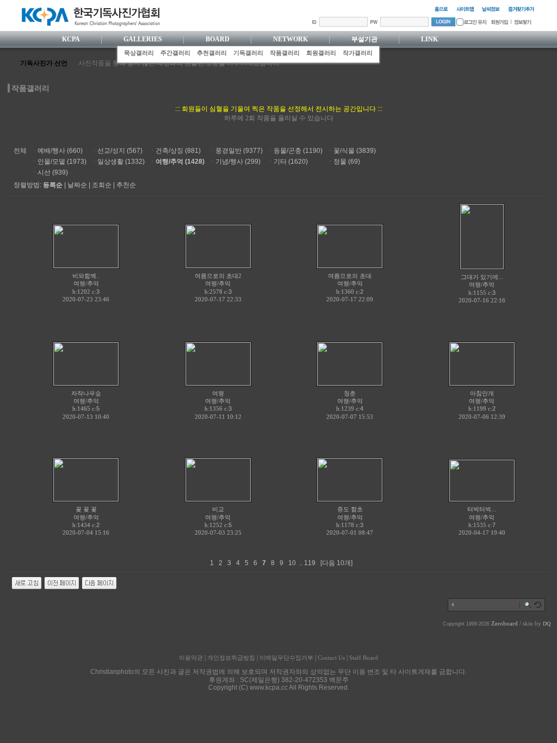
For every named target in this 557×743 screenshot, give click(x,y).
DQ (546, 624)
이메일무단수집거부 (286, 657)
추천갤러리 (212, 52)
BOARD (218, 39)
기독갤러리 (248, 52)
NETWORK (290, 39)
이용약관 (191, 657)
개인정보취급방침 (231, 657)
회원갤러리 (321, 52)
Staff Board (363, 657)
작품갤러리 (285, 52)
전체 (20, 150)
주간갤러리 (175, 52)
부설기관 (364, 39)
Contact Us (331, 657)
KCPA (71, 39)
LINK (429, 39)
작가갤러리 (358, 52)
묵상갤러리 (139, 52)
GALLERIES (142, 39)
